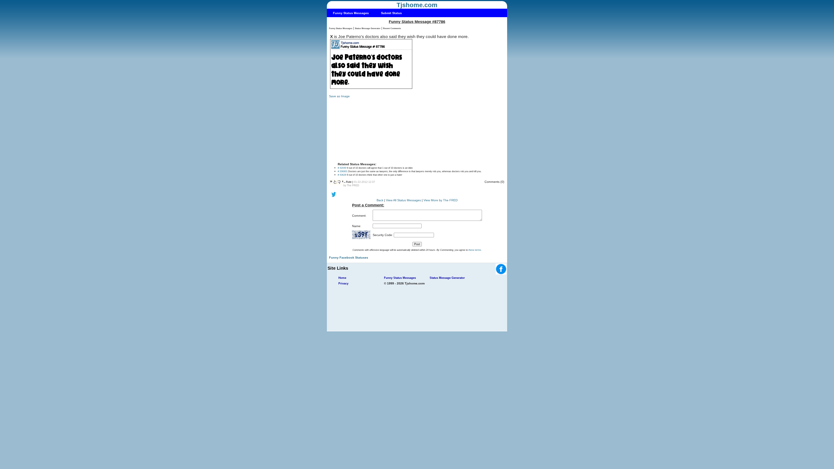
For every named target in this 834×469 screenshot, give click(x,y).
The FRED (353, 185)
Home (342, 277)
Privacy (343, 283)
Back (380, 200)
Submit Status (391, 13)
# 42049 (342, 168)
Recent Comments (392, 28)
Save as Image (339, 96)
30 (331, 181)
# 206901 (343, 171)
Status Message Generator (368, 28)
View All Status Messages (403, 200)
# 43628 (342, 174)
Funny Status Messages (351, 13)
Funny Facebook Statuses (348, 257)
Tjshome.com (417, 5)
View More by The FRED (441, 200)
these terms (474, 250)
